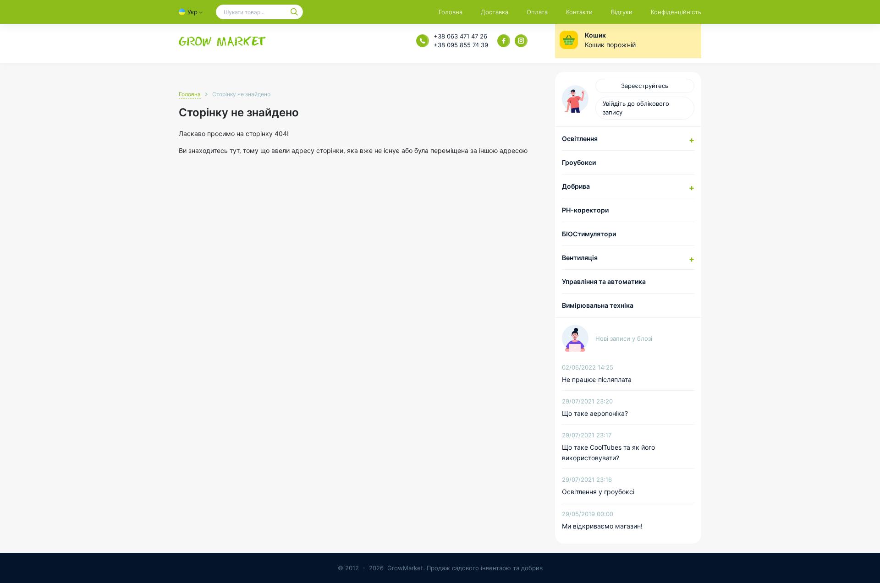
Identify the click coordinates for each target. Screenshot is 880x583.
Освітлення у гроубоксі (598, 492)
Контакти (579, 12)
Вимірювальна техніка (597, 305)
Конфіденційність (676, 12)
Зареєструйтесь (644, 85)
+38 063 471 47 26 (460, 36)
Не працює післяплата (597, 379)
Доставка (494, 12)
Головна (450, 12)
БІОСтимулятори (589, 234)
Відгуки (621, 12)
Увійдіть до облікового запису (636, 108)
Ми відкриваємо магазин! (602, 526)
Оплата (537, 12)
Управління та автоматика (604, 281)
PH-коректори (585, 210)
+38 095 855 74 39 (461, 45)
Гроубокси (579, 162)
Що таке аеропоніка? (595, 413)
